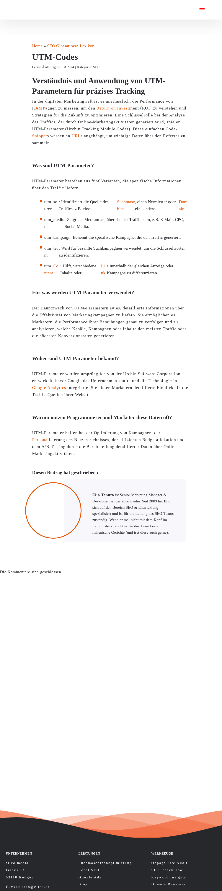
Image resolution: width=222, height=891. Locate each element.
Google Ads (89, 877)
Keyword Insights (168, 877)
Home (37, 45)
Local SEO (89, 870)
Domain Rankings (168, 884)
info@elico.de (36, 887)
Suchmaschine (126, 205)
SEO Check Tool (167, 870)
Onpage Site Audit (169, 863)
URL (76, 135)
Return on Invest (112, 108)
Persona (39, 439)
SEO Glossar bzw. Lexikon (70, 45)
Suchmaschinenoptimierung (105, 863)
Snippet (39, 135)
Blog (83, 884)
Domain (183, 205)
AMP (40, 108)
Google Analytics (49, 387)
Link (103, 269)
